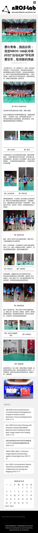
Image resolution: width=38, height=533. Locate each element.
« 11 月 (7, 506)
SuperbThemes (14, 530)
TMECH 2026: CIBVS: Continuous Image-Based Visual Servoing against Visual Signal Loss (17, 453)
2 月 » (12, 506)
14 (14, 495)
